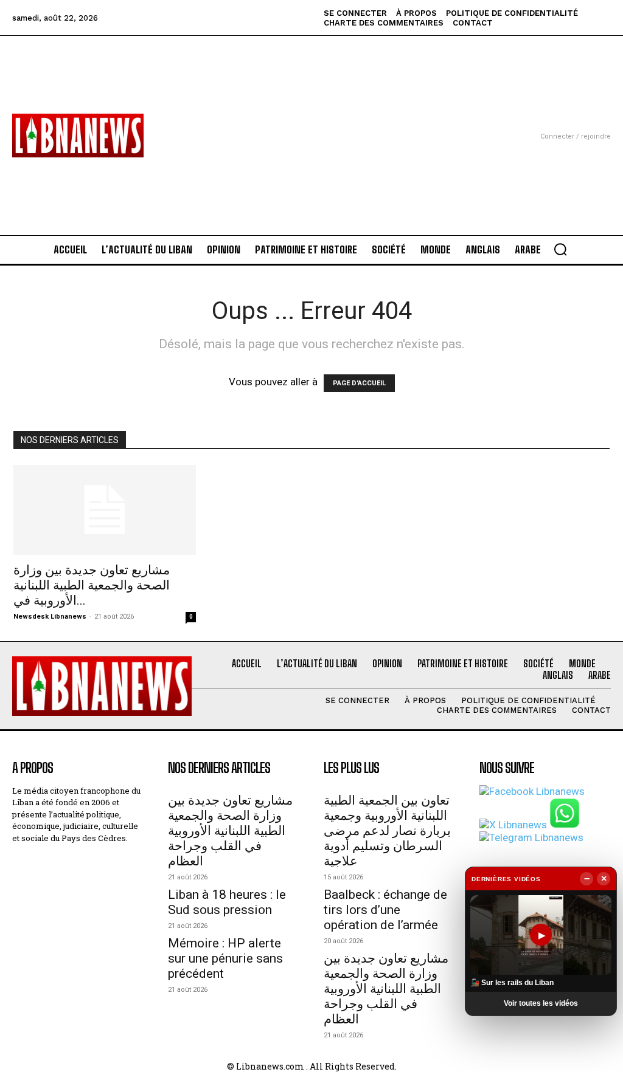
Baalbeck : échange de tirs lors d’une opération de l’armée (385, 909)
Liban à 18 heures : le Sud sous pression (227, 902)
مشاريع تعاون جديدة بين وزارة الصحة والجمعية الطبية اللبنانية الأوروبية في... (91, 585)
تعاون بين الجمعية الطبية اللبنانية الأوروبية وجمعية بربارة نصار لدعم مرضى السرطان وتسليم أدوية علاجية (387, 830)
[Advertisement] (311, 121)
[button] (560, 249)
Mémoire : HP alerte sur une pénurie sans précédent (225, 958)
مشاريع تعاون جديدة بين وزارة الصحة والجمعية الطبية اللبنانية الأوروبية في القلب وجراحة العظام (230, 830)
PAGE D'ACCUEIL (359, 383)
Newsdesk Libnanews (49, 616)
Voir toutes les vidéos (541, 1003)
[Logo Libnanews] (78, 135)
